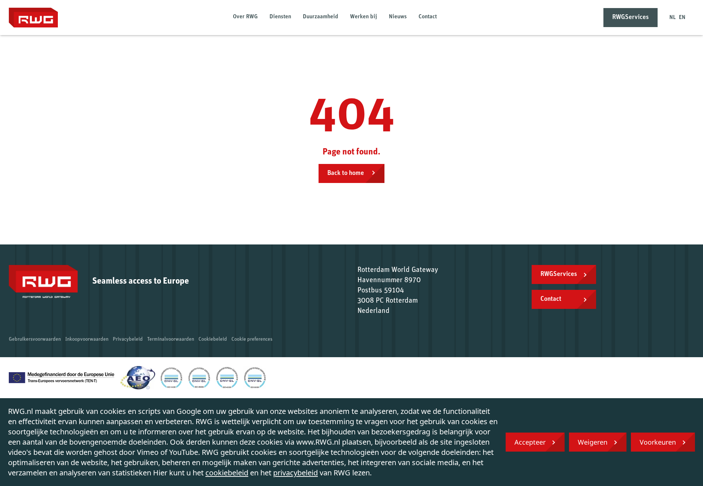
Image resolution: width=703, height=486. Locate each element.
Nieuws (398, 17)
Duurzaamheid (320, 17)
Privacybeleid (128, 339)
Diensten (280, 17)
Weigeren (592, 442)
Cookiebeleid (212, 339)
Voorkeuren (658, 442)
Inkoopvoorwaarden (86, 339)
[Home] (33, 17)
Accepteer (530, 442)
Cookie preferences (251, 339)
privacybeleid (295, 473)
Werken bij (363, 17)
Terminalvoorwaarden (170, 339)
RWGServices (630, 17)
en (682, 17)
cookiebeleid (226, 473)
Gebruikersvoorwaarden (35, 339)
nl (672, 17)
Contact (428, 17)
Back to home (346, 173)
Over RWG (245, 17)
